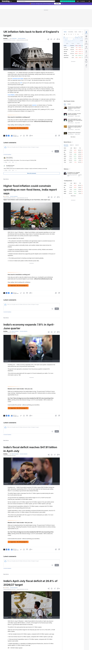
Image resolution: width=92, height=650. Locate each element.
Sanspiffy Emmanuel (10, 147)
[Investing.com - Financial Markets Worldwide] (7, 1)
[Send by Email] (27, 117)
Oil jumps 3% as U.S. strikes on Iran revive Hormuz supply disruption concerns (74, 89)
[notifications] (87, 1)
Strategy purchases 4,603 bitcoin (74, 114)
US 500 (65, 29)
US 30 (65, 27)
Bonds (76, 13)
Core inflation (11, 76)
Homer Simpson (9, 139)
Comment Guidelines (7, 136)
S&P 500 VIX (66, 37)
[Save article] (51, 21)
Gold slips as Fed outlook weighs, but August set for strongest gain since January (75, 108)
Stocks (80, 13)
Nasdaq (65, 35)
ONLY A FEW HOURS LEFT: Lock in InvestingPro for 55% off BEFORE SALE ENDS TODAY (75, 102)
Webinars (66, 151)
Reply (6, 144)
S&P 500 (65, 33)
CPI (21, 65)
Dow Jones (66, 31)
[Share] (48, 21)
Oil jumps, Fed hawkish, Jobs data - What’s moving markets (74, 96)
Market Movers (67, 124)
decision (34, 87)
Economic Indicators (21, 20)
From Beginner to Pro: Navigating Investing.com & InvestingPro (73, 155)
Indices (65, 13)
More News (73, 118)
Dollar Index (66, 39)
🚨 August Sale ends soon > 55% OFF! (67, 1)
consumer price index (17, 60)
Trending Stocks (68, 162)
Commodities (70, 13)
